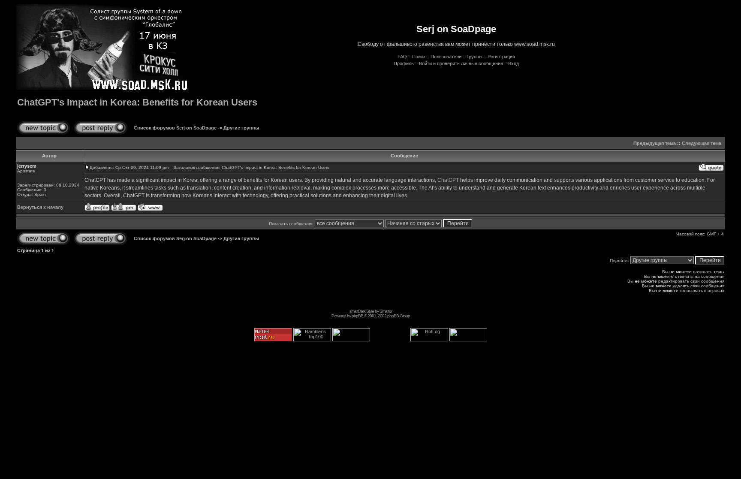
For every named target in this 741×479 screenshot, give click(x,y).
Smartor (386, 311)
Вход (513, 63)
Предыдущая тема (654, 143)
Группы (474, 56)
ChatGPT (448, 180)
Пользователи (446, 56)
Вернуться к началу (40, 207)
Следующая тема (701, 143)
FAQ (402, 56)
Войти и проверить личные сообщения (461, 63)
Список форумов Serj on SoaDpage (175, 127)
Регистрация (501, 56)
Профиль (404, 63)
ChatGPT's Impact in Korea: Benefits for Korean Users (137, 102)
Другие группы (241, 127)
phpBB (357, 315)
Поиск (418, 56)
